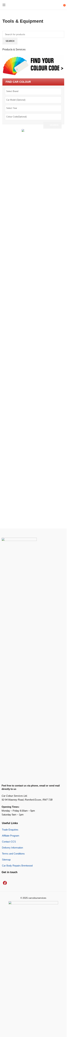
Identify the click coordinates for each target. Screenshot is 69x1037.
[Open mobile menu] (4, 5)
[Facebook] (5, 883)
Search (54, 125)
